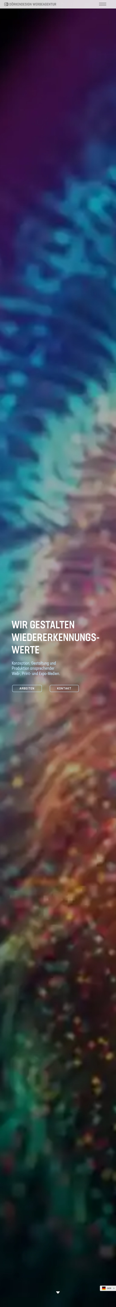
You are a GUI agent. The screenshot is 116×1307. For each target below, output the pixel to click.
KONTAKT (64, 688)
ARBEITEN (27, 688)
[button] (108, 1288)
